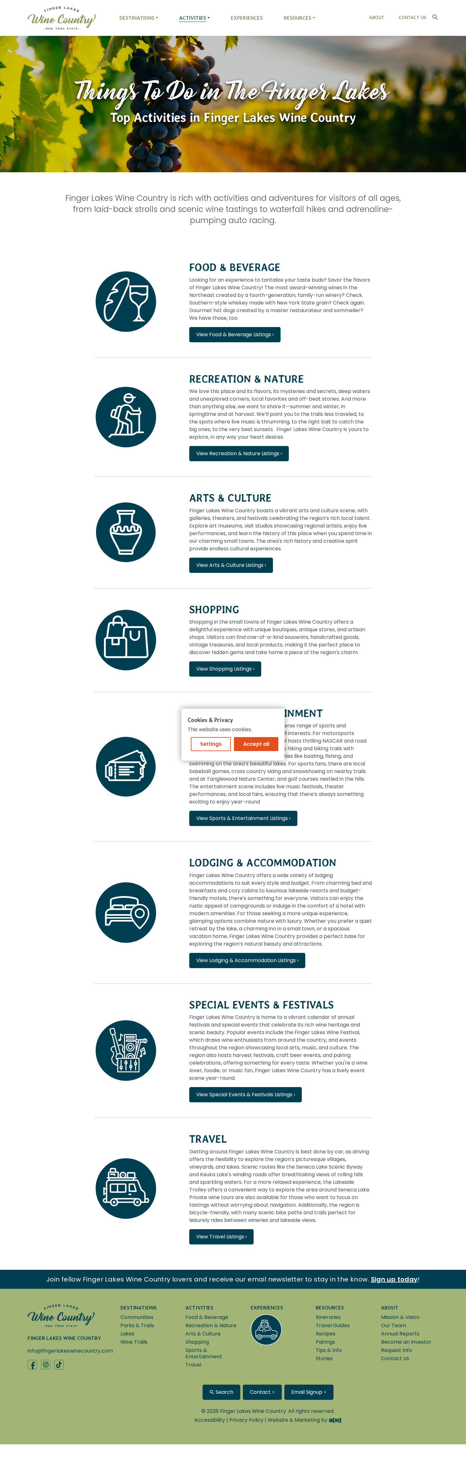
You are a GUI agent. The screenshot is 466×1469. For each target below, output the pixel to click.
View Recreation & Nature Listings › (239, 453)
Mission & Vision (400, 1317)
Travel (208, 1139)
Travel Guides (333, 1325)
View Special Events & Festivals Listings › (245, 1094)
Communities (136, 1317)
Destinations (136, 18)
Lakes (127, 1333)
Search (223, 1392)
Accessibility (209, 1420)
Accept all (256, 744)
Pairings (325, 1342)
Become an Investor (406, 1342)
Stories (324, 1358)
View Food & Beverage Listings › (235, 334)
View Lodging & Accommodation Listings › (247, 960)
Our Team (393, 1325)
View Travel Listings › (221, 1236)
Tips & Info (329, 1350)
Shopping (214, 609)
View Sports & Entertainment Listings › (243, 818)
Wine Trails (133, 1342)
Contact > (262, 1392)
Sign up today (394, 1279)
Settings (211, 744)
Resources (297, 18)
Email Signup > (309, 1392)
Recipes (325, 1333)
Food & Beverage (235, 267)
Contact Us (412, 17)
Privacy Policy (246, 1420)
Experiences (247, 18)
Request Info (396, 1350)
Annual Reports (400, 1333)
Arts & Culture (230, 498)
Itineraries (328, 1317)
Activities (192, 18)
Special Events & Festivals (261, 1005)
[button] (433, 15)
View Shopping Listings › (225, 668)
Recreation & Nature (246, 379)
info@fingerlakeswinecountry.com (70, 1350)
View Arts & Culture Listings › (231, 565)
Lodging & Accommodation (262, 862)
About (376, 17)
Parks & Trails (137, 1325)
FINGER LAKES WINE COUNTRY (64, 1338)
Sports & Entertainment (203, 1353)
